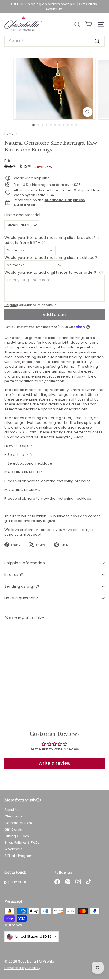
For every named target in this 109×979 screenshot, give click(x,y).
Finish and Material (22, 215)
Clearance (13, 816)
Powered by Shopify (22, 967)
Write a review (54, 763)
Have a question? (21, 598)
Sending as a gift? (21, 586)
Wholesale (13, 849)
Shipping (11, 305)
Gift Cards (13, 829)
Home (9, 133)
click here (26, 481)
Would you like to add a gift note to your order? (50, 272)
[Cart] (88, 24)
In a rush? (13, 574)
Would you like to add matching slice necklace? (50, 257)
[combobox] (54, 41)
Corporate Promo (18, 823)
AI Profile (46, 961)
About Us (12, 809)
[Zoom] (88, 112)
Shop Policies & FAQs (21, 842)
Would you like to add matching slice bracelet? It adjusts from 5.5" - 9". (51, 240)
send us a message (22, 534)
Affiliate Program (18, 855)
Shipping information (24, 563)
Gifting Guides (16, 836)
